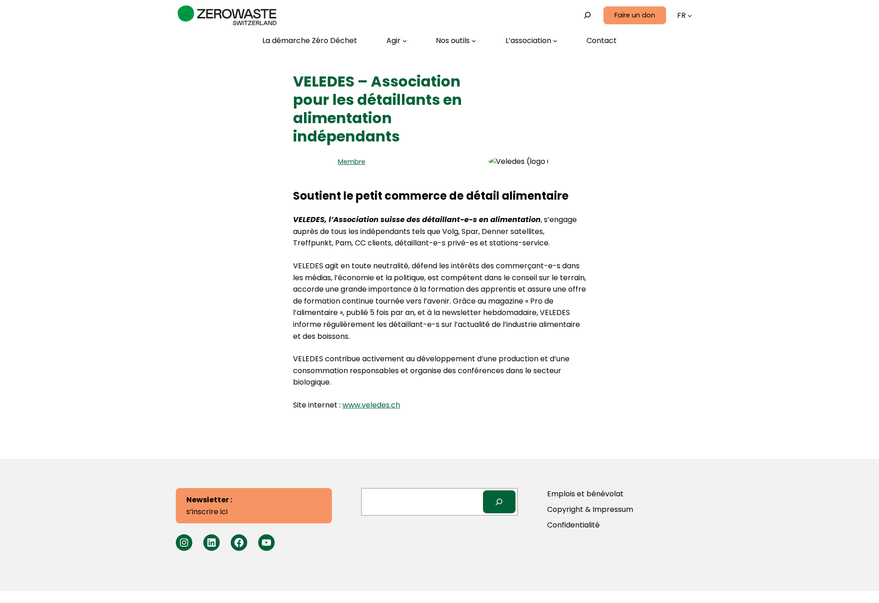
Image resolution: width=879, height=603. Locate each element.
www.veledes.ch (371, 405)
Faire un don (634, 15)
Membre (351, 161)
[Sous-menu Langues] (690, 15)
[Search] (499, 501)
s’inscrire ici (209, 505)
